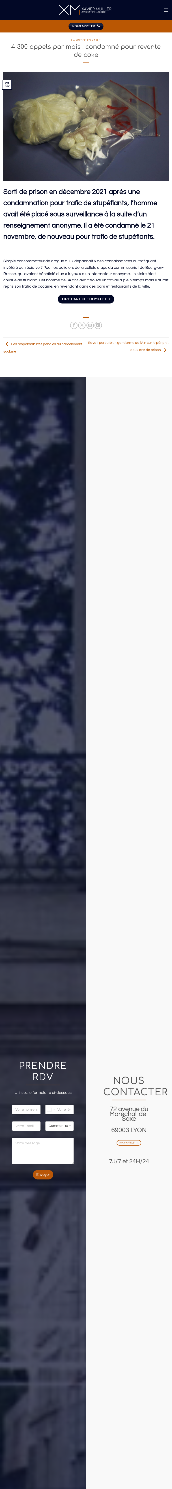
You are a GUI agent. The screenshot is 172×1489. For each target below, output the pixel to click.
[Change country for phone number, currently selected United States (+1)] (50, 1110)
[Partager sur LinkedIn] (98, 325)
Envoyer (43, 1175)
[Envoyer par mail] (90, 325)
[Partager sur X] (82, 325)
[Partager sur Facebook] (73, 325)
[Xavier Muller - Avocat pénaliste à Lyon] (86, 10)
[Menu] (166, 9)
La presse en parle (86, 40)
